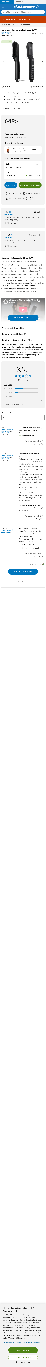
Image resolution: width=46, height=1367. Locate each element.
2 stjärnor (8, 396)
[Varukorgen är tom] (43, 7)
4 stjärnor (8, 388)
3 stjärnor (8, 392)
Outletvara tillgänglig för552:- (16, 137)
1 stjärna (7, 400)
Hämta (12, 185)
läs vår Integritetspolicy (31, 1342)
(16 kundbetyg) (6, 36)
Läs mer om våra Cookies (12, 1342)
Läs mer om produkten (10, 108)
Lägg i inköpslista (39, 87)
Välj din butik (10, 175)
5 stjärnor (8, 385)
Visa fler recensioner (23, 571)
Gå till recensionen (10, 223)
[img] (43, 62)
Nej (39, 444)
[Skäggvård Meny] (12, 25)
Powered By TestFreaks (32, 564)
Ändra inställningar (23, 1362)
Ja (34, 444)
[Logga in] (37, 7)
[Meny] (3, 7)
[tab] (7, 2)
